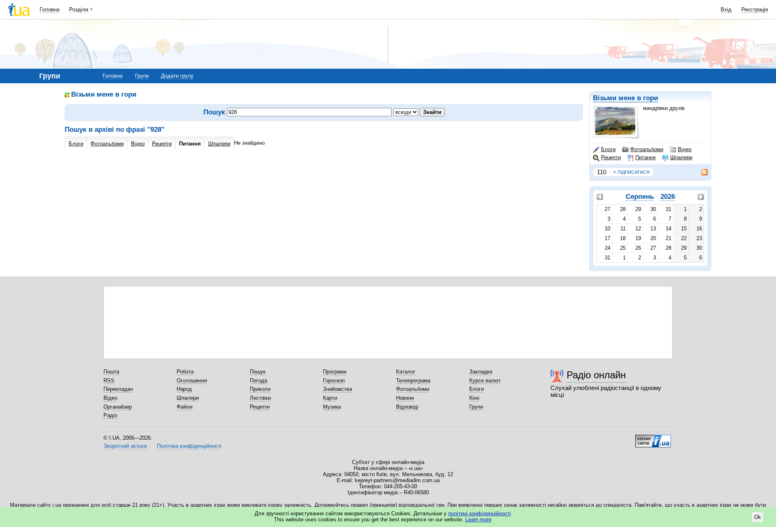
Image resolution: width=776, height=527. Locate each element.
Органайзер (117, 407)
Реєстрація (754, 9)
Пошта (111, 372)
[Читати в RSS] (700, 172)
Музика (332, 407)
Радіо (110, 415)
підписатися (631, 172)
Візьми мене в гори (625, 98)
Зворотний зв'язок (125, 446)
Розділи (78, 9)
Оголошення (192, 380)
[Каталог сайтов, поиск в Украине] (653, 438)
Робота (185, 372)
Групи (142, 76)
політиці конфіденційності (479, 513)
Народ (184, 389)
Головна (49, 9)
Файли (184, 407)
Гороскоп (334, 380)
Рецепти (611, 157)
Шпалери (681, 157)
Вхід (726, 9)
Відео (685, 149)
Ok (757, 517)
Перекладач (118, 389)
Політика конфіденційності (189, 446)
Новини (405, 398)
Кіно (474, 398)
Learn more (478, 519)
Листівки (260, 398)
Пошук (258, 372)
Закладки (480, 372)
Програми (334, 372)
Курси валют (485, 380)
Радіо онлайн (596, 374)
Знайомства (337, 389)
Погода (258, 380)
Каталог (405, 372)
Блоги (608, 149)
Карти (330, 398)
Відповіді (407, 407)
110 (601, 172)
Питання (645, 157)
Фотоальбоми (646, 149)
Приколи (260, 389)
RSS (108, 380)
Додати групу (177, 76)
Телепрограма (413, 380)
